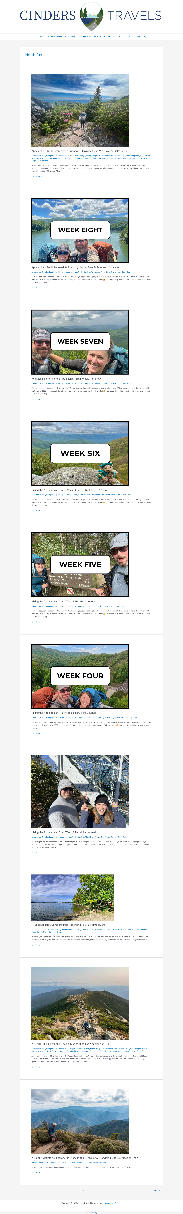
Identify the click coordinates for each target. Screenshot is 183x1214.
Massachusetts (107, 156)
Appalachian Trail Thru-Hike (89, 37)
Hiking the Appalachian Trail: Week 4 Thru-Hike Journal (63, 712)
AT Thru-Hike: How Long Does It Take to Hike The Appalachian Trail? (71, 1043)
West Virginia (130, 1051)
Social (138, 37)
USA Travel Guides (54, 37)
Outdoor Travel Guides (68, 1051)
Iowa (92, 930)
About (127, 37)
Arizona (42, 930)
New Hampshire (132, 156)
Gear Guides (70, 37)
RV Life (107, 37)
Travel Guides (122, 158)
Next (157, 1190)
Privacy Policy (91, 1213)
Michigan (99, 930)
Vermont (131, 158)
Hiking (60, 272)
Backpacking (51, 156)
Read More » (36, 176)
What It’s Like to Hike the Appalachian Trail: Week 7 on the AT (67, 378)
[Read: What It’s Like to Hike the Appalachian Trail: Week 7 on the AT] (80, 342)
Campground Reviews (64, 930)
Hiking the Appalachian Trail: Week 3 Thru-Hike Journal (63, 832)
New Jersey (145, 156)
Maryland (96, 156)
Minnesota (108, 930)
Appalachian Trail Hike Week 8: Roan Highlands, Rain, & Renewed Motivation (75, 267)
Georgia (82, 156)
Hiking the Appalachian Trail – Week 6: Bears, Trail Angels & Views (69, 490)
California (50, 930)
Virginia (139, 158)
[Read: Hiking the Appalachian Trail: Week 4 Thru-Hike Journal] (80, 676)
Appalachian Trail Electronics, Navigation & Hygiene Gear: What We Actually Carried (80, 150)
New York (35, 158)
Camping (77, 930)
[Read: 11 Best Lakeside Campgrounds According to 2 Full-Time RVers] (72, 897)
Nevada (124, 930)
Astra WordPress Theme (111, 1203)
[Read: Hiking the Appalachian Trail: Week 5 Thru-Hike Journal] (80, 565)
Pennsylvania (58, 158)
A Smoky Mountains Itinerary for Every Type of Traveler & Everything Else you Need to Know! (85, 1157)
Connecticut (62, 156)
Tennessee (101, 158)
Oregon (144, 930)
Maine (88, 156)
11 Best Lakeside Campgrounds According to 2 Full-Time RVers (68, 924)
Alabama (34, 930)
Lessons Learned (70, 272)
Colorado (85, 930)
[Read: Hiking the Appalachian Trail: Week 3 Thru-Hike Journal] (80, 791)
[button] (145, 37)
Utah (45, 932)
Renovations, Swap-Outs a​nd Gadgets (80, 158)
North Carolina (46, 158)
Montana (116, 930)
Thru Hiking (111, 158)
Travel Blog (115, 272)
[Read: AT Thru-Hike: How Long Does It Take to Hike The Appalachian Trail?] (80, 1003)
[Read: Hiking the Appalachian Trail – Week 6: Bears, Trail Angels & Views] (80, 453)
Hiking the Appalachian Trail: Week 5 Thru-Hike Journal (63, 601)
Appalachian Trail (38, 156)
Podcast (116, 37)
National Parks (119, 156)
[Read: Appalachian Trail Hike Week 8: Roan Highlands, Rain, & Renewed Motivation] (80, 231)
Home (41, 37)
